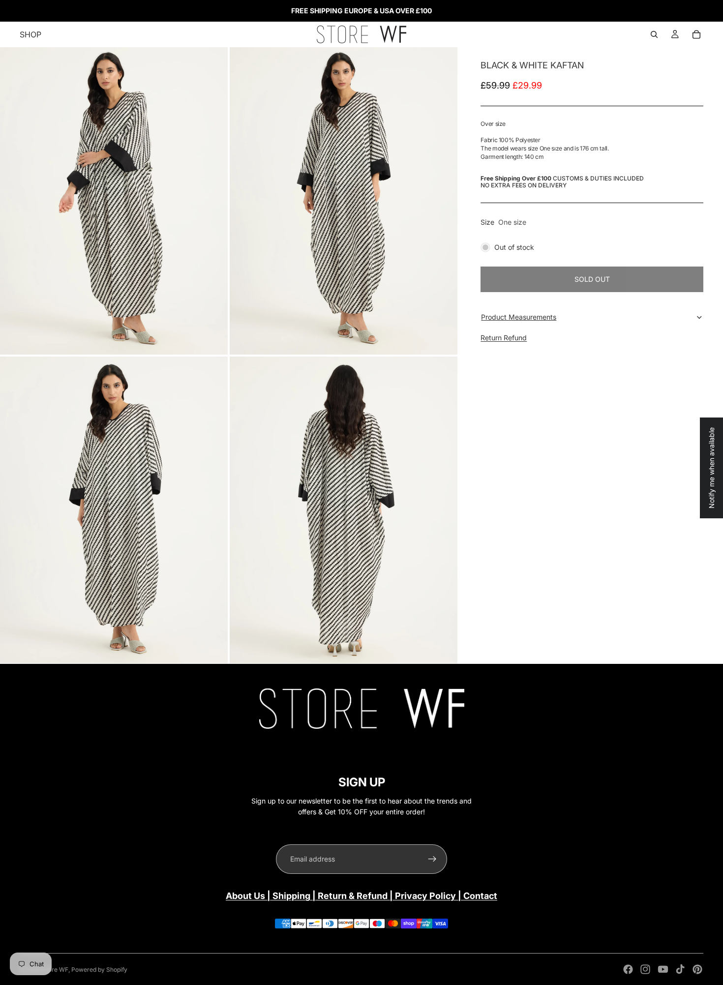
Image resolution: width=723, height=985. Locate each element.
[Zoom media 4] (343, 510)
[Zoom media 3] (114, 510)
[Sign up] (432, 859)
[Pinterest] (697, 969)
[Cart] (696, 34)
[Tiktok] (680, 969)
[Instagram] (645, 969)
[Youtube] (663, 969)
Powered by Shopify (99, 969)
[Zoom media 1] (114, 201)
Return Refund (504, 337)
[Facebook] (628, 969)
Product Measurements (518, 317)
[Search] (654, 34)
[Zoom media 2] (343, 201)
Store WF (55, 969)
